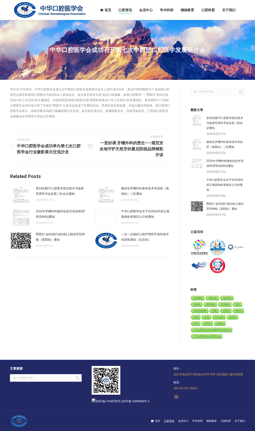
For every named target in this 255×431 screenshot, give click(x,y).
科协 (196, 323)
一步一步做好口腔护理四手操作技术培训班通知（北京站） (145, 236)
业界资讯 (227, 298)
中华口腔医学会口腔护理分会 (207, 336)
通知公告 (213, 298)
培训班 (197, 304)
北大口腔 (219, 317)
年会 (207, 317)
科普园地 (211, 304)
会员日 (233, 317)
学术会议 (225, 304)
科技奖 (208, 323)
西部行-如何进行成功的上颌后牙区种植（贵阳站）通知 (60, 236)
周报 (238, 304)
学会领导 (198, 298)
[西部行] (199, 266)
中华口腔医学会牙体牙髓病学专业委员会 (212, 330)
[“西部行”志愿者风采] (199, 247)
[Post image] (21, 195)
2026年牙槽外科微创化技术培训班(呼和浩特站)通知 (60, 214)
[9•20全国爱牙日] (218, 266)
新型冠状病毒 (200, 310)
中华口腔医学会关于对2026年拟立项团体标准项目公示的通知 (145, 214)
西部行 (239, 310)
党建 (215, 310)
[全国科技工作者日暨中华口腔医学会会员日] (218, 247)
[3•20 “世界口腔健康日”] (236, 247)
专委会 (226, 310)
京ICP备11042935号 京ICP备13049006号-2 (122, 401)
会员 (196, 317)
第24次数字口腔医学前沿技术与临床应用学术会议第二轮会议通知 (60, 191)
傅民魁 (220, 323)
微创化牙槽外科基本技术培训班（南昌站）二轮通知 (145, 191)
